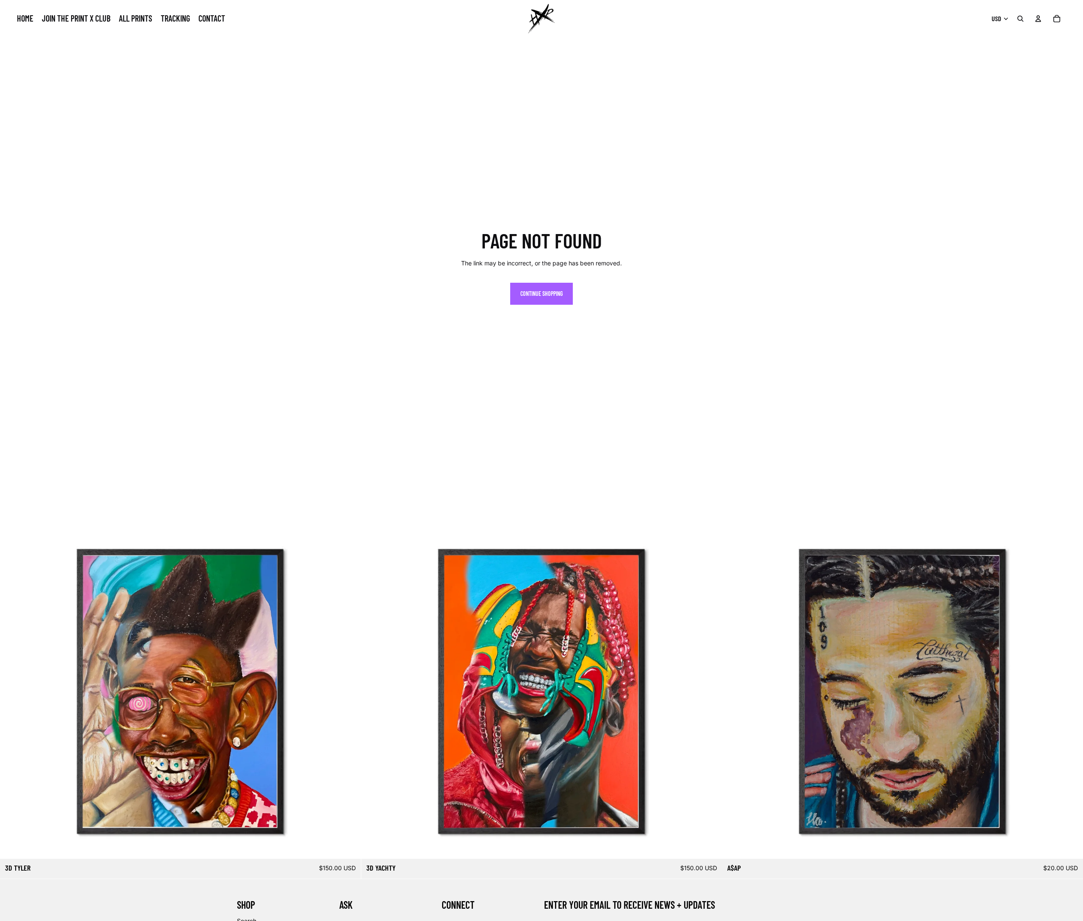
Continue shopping (541, 293)
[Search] (1020, 18)
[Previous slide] (12, 678)
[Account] (1038, 18)
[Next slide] (348, 678)
